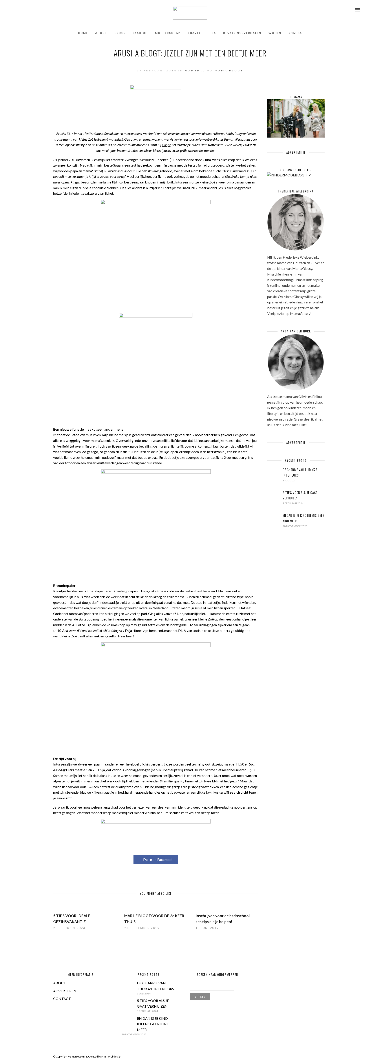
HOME (83, 32)
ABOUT (59, 983)
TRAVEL (194, 32)
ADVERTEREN (64, 991)
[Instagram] (39, 9)
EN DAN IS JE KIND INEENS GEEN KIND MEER (153, 1024)
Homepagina (199, 70)
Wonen (275, 32)
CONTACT (62, 998)
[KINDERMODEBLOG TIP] (289, 175)
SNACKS (295, 32)
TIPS (212, 32)
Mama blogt (229, 70)
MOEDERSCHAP (168, 32)
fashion (140, 32)
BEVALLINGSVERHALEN (242, 32)
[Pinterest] (33, 9)
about (101, 32)
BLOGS (120, 32)
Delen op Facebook (158, 859)
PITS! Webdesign (111, 1056)
